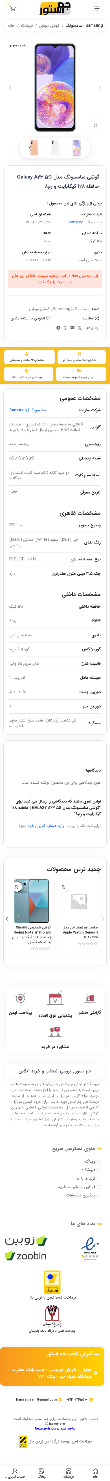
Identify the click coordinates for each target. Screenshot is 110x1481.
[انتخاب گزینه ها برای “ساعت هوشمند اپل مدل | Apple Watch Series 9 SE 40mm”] (64, 887)
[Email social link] (72, 328)
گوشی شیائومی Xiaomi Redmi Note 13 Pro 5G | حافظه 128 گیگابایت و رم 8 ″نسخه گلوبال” (31, 935)
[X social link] (79, 328)
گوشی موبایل (50, 25)
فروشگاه (27, 25)
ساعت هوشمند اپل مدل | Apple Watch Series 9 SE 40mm (79, 932)
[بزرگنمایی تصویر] (96, 125)
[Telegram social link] (58, 328)
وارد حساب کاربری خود (46, 826)
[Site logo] (55, 8)
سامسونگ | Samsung (84, 25)
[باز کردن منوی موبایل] (97, 8)
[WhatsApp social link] (65, 328)
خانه (12, 25)
